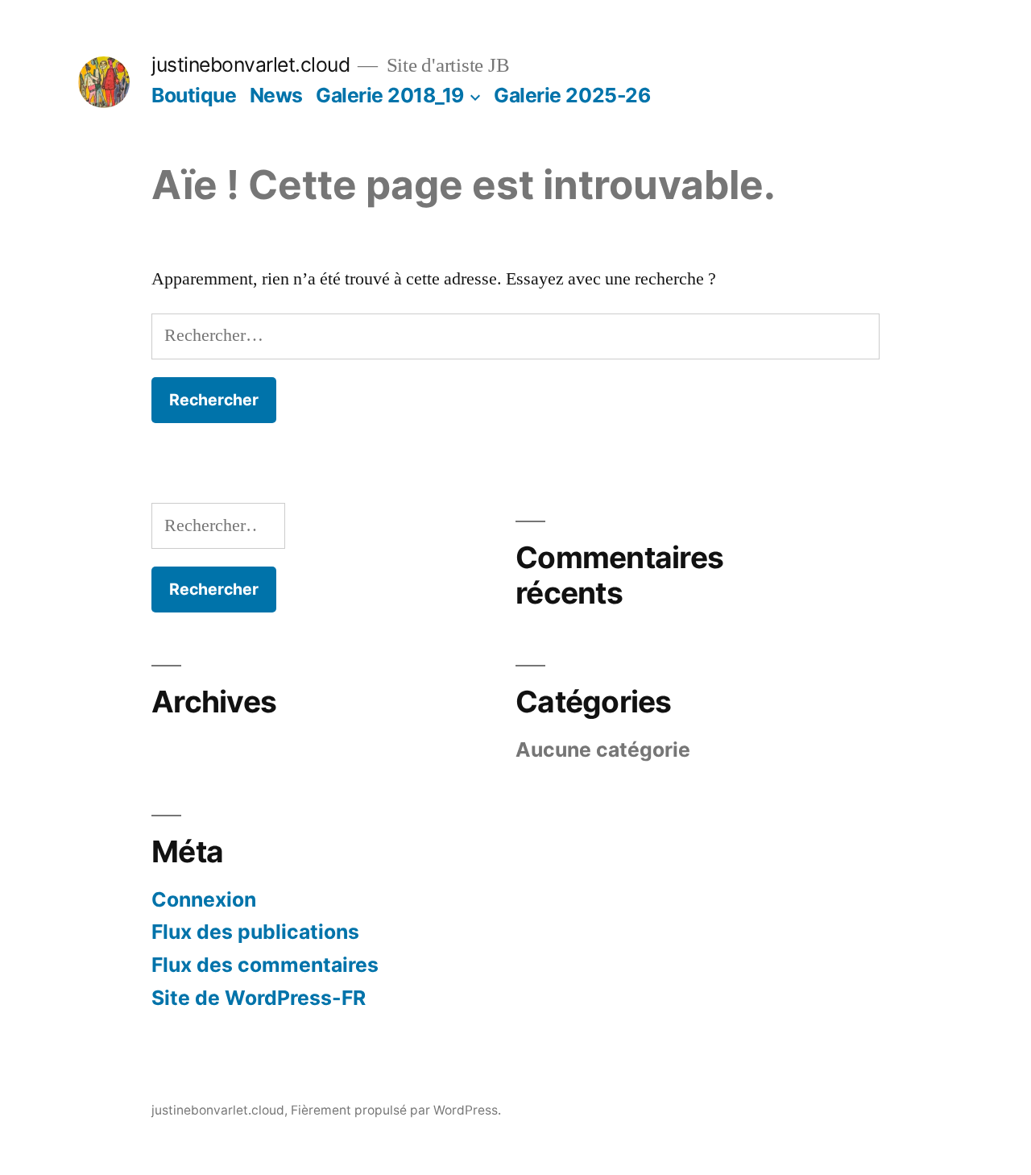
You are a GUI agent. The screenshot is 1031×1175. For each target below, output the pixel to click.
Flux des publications (255, 932)
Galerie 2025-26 (572, 95)
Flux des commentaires (265, 965)
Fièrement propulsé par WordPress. (396, 1110)
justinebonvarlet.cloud (250, 64)
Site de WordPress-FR (258, 998)
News (276, 95)
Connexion (203, 899)
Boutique (193, 95)
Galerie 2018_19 (390, 95)
